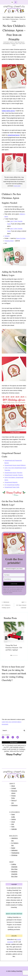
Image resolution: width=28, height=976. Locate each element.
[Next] (22, 638)
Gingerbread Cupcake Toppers (13, 475)
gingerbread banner (14, 135)
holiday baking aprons (8, 111)
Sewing (13, 819)
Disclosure (14, 805)
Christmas (14, 855)
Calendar (14, 829)
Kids (12, 824)
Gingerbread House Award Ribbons (15, 465)
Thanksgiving (15, 853)
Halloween (14, 850)
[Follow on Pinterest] (13, 737)
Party (12, 826)
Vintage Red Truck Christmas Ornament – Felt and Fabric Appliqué (14, 647)
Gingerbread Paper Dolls (11, 487)
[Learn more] (17, 185)
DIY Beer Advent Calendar (21, 605)
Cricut (13, 822)
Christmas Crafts (8, 42)
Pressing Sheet (9, 241)
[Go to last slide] (6, 638)
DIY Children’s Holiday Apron (6, 605)
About (13, 786)
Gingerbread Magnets (10, 482)
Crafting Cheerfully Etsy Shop (14, 867)
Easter (13, 848)
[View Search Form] (12, 2)
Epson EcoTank (20, 238)
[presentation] (14, 632)
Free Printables (19, 42)
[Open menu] (15, 2)
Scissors (7, 236)
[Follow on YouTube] (17, 737)
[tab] (12, 655)
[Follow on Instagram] (3, 737)
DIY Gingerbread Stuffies (11, 485)
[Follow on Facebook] (8, 737)
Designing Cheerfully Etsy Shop (14, 874)
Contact (13, 788)
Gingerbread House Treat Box (13, 472)
